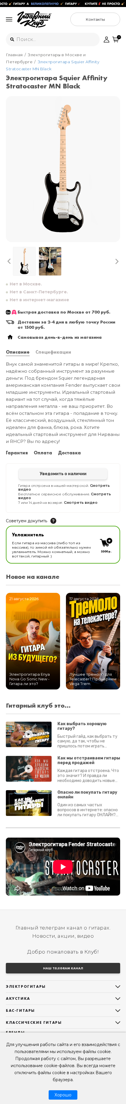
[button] (9, 261)
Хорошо (63, 1095)
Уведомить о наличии (63, 473)
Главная (14, 54)
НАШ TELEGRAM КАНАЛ (63, 968)
